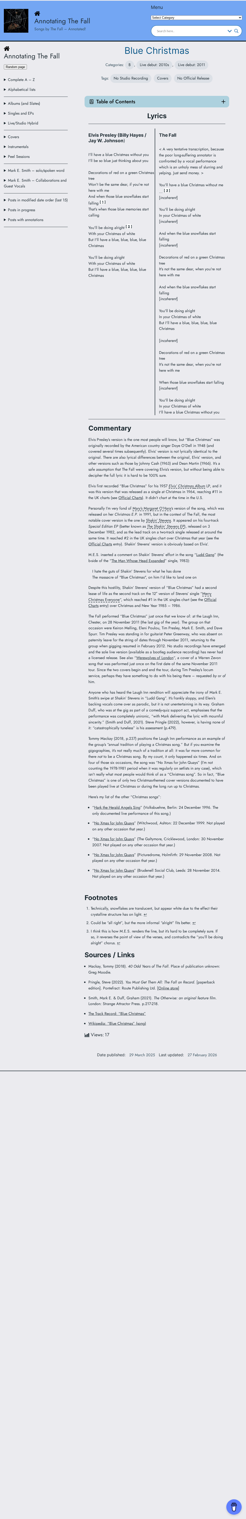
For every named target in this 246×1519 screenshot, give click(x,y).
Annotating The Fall (62, 21)
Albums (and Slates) (24, 103)
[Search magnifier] (236, 31)
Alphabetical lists (21, 89)
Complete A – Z (21, 79)
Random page (15, 67)
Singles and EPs (21, 113)
